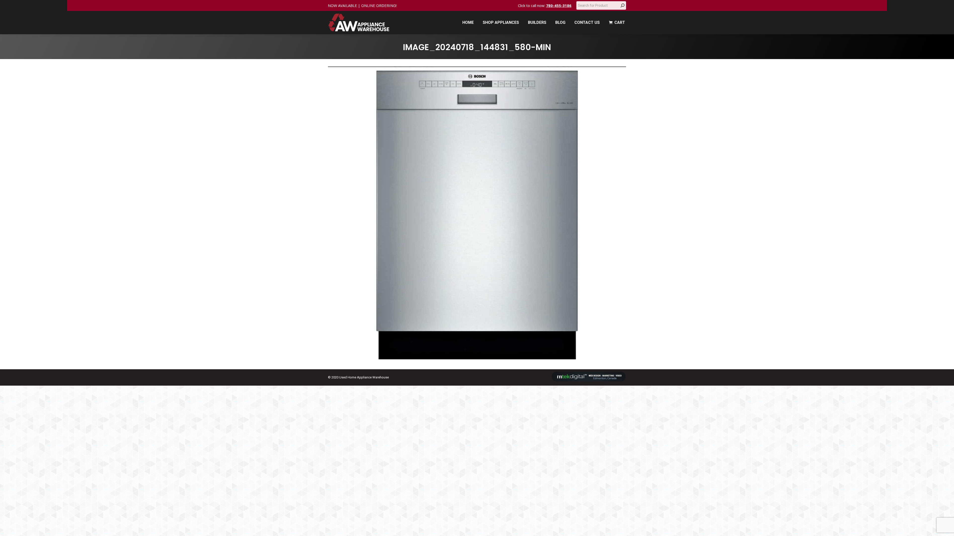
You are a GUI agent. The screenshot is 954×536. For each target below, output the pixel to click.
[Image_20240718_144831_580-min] (477, 213)
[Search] (623, 5)
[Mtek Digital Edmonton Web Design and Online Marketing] (589, 380)
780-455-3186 (558, 5)
